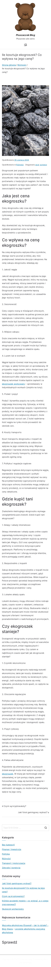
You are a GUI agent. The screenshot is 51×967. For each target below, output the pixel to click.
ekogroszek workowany (13, 384)
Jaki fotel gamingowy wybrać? (32, 812)
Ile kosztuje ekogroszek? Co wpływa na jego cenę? (23, 890)
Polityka (6, 854)
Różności (20, 165)
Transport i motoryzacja (13, 863)
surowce (43, 165)
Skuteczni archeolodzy (13, 909)
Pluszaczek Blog (25, 35)
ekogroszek (7, 774)
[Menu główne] (25, 45)
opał (37, 165)
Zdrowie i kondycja (11, 867)
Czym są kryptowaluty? (15, 806)
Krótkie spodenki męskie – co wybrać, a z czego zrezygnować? (25, 903)
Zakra (46, 959)
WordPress (27, 962)
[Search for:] (25, 828)
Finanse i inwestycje (11, 849)
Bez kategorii (8, 845)
